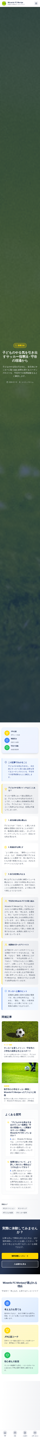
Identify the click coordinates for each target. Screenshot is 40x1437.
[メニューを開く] (36, 3)
